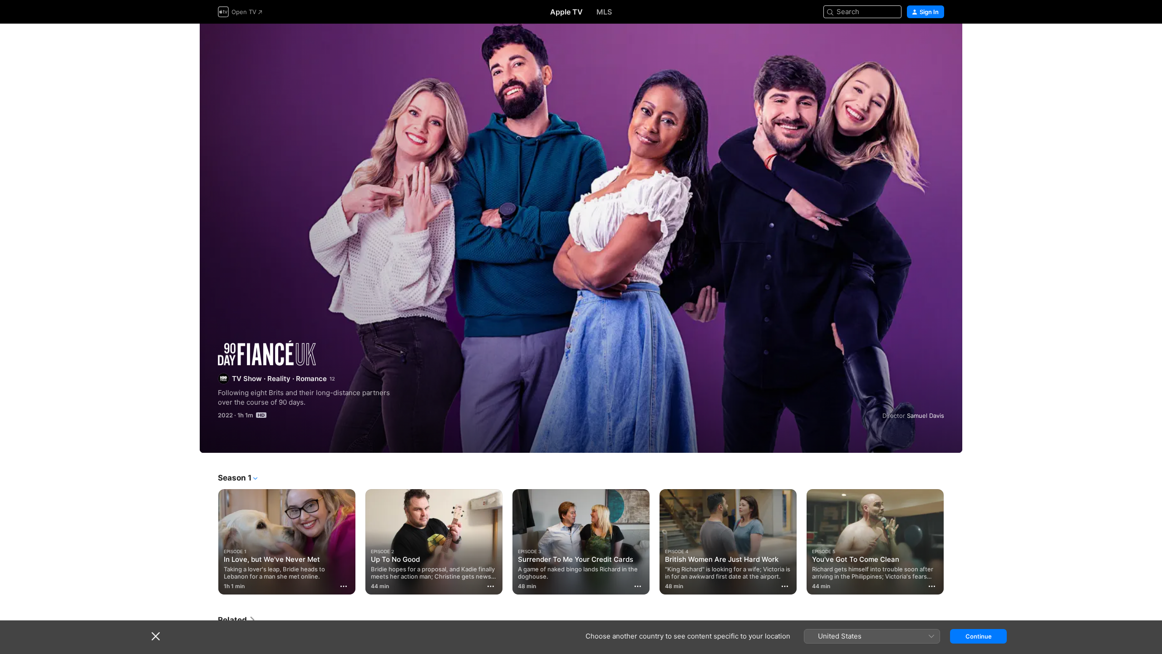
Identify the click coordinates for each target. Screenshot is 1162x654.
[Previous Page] (208, 541)
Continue (978, 636)
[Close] (156, 636)
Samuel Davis (925, 415)
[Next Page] (953, 541)
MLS (604, 11)
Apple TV (566, 11)
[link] (237, 620)
